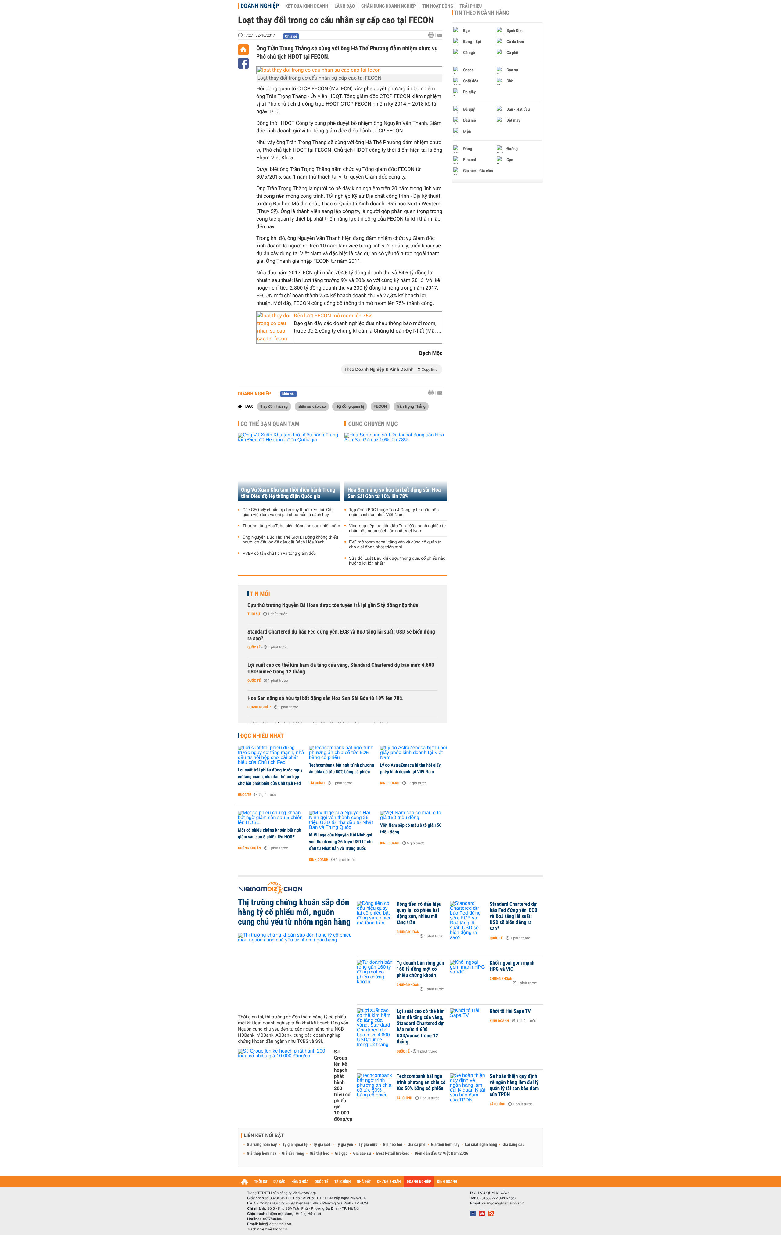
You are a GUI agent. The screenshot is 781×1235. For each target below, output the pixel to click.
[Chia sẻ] (243, 63)
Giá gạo (341, 1153)
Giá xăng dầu (513, 1145)
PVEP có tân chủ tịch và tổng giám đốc (279, 553)
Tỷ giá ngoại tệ (295, 1145)
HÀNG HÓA (300, 1181)
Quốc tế (254, 647)
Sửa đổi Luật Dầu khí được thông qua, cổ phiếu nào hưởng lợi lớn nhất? (397, 561)
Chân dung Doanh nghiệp (388, 6)
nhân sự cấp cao (312, 406)
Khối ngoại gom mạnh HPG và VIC (512, 966)
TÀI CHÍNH (342, 1181)
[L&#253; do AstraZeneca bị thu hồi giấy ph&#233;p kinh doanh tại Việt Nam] (413, 753)
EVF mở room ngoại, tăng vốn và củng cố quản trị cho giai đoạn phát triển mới (395, 545)
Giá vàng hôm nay (262, 1145)
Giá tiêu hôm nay (445, 1145)
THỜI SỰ (260, 1181)
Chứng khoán (249, 848)
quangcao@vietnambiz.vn (503, 1203)
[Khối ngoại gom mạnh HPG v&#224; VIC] (468, 972)
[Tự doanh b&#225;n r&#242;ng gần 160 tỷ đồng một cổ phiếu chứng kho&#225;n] (375, 972)
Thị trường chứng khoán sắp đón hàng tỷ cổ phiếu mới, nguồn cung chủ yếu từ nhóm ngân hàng (294, 912)
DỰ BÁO (279, 1181)
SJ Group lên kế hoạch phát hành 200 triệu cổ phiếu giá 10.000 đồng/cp (343, 1085)
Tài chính (317, 783)
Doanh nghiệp (259, 5)
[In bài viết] (432, 35)
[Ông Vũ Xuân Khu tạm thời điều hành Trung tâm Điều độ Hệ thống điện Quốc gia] (289, 467)
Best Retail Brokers (392, 1153)
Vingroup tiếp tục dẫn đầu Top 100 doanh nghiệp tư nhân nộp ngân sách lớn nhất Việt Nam (397, 528)
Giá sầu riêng (293, 1153)
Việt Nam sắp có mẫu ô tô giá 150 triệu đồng (410, 828)
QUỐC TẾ (321, 1181)
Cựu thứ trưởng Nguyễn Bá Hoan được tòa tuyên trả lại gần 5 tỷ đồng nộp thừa (332, 605)
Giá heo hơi (392, 1145)
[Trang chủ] (243, 49)
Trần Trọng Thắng (411, 406)
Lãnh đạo (344, 6)
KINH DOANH (447, 1181)
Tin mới (260, 594)
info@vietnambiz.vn (275, 1224)
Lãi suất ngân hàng (481, 1145)
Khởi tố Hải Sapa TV (510, 1011)
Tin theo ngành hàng (481, 12)
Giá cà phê (416, 1145)
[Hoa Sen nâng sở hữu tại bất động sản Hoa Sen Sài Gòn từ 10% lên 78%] (395, 467)
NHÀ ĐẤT (364, 1181)
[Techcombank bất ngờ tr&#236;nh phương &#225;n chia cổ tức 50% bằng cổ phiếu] (342, 753)
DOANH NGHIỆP (419, 1181)
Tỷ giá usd (321, 1145)
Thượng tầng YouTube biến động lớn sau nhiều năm (291, 526)
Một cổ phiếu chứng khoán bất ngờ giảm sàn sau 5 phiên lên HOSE (269, 833)
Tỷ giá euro (367, 1145)
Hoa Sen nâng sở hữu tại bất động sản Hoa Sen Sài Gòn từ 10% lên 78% (394, 493)
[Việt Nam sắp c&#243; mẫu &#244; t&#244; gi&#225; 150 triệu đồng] (413, 815)
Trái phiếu (470, 6)
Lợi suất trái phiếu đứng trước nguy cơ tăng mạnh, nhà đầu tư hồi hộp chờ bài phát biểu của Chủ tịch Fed (270, 776)
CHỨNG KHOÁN (389, 1181)
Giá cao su (362, 1153)
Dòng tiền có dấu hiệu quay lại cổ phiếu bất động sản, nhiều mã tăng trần (419, 913)
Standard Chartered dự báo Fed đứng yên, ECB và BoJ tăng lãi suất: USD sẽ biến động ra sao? (341, 635)
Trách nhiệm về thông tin (267, 1229)
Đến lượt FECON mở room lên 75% (333, 316)
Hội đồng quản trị (349, 406)
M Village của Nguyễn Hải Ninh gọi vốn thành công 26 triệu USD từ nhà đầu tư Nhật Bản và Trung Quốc (341, 841)
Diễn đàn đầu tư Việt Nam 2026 (441, 1153)
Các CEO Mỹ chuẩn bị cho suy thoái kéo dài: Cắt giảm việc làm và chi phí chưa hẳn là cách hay (288, 512)
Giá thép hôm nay (261, 1153)
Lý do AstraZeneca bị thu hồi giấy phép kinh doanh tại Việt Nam (410, 768)
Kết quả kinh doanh (306, 6)
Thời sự (253, 614)
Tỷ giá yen (344, 1145)
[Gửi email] (439, 35)
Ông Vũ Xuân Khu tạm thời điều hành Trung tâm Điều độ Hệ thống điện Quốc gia (288, 493)
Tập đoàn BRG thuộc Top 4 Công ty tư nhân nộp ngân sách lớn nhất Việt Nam (394, 512)
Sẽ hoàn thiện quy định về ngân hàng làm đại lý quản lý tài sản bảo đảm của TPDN (514, 1085)
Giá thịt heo (319, 1153)
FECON (380, 406)
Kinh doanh (389, 783)
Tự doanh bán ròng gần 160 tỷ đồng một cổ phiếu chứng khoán (420, 969)
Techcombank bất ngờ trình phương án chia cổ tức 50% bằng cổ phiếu (341, 768)
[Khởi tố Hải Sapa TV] (468, 1020)
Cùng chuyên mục (373, 424)
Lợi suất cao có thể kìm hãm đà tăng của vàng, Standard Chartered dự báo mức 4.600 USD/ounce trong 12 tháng (340, 668)
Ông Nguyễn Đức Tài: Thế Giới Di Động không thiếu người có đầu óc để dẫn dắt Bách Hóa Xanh (290, 540)
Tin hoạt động (437, 6)
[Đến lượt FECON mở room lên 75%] (274, 327)
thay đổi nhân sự (274, 406)
